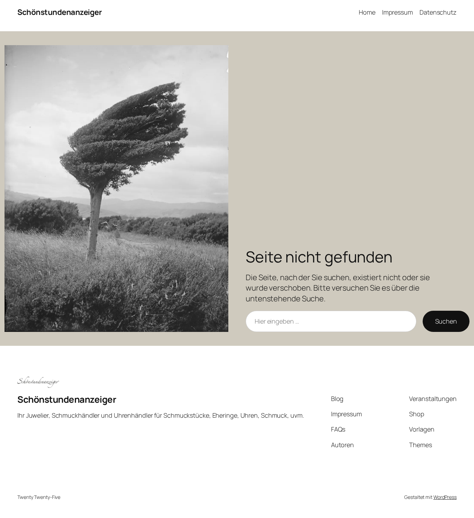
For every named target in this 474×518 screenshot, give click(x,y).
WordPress (445, 497)
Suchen (446, 321)
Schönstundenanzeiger (59, 12)
